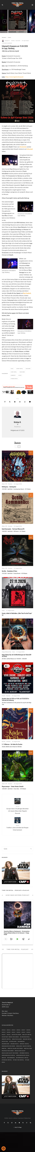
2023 (23, 1032)
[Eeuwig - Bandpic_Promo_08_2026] (17, 592)
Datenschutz (27, 1118)
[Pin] (14, 401)
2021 (14, 1032)
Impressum (21, 1118)
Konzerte (18, 40)
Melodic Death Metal (24, 1046)
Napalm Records (8, 1050)
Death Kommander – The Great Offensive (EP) (13, 529)
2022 (18, 1032)
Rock (4, 1057)
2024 (28, 1032)
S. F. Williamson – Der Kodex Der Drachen (12, 744)
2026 (12, 368)
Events (13, 40)
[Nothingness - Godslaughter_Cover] (17, 466)
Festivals (8, 695)
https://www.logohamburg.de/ (14, 77)
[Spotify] (19, 1123)
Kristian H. (7, 40)
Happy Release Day (6, 652)
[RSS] (23, 1123)
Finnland (13, 1041)
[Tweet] (9, 401)
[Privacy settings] (3, 1148)
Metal (5, 1048)
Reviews (10, 484)
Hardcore (6, 1043)
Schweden (11, 1057)
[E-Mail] (20, 401)
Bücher (4, 741)
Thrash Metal (14, 378)
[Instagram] (12, 1123)
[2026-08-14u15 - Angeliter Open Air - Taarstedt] (17, 677)
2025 (4, 1034)
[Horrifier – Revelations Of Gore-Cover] (17, 550)
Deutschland (17, 1039)
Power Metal (24, 1053)
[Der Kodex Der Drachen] (17, 723)
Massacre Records (9, 1046)
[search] (31, 849)
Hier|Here (16, 1013)
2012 (4, 1029)
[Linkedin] (15, 1123)
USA (4, 1062)
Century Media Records (11, 1036)
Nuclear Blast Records (10, 1053)
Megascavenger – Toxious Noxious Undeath (12, 786)
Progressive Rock (23, 1055)
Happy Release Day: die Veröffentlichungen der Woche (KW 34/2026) (16, 655)
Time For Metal (19, 1059)
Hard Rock (15, 1043)
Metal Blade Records (15, 1048)
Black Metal (27, 1034)
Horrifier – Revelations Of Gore (9, 571)
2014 (9, 1029)
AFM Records (17, 1034)
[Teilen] (4, 401)
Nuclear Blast (20, 1050)
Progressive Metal (9, 1055)
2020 (9, 1032)
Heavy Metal (25, 1043)
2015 (14, 1029)
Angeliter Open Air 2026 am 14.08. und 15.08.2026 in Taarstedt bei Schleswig (15, 699)
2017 (23, 1029)
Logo (20, 375)
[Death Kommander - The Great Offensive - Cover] (17, 508)
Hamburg (13, 375)
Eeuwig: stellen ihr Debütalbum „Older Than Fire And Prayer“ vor (17, 614)
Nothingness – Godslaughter (9, 486)
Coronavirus (25, 1036)
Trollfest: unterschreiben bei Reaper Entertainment (17, 828)
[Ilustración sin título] (17, 765)
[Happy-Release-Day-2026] (17, 634)
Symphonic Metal (22, 1057)
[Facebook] (4, 1123)
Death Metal (20, 368)
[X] (8, 1123)
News (3, 610)
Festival (5, 1041)
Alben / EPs (4, 484)
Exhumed (28, 368)
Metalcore (28, 1048)
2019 (4, 1032)
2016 (18, 1029)
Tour (27, 1059)
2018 (28, 1029)
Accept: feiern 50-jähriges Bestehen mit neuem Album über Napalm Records (17, 810)
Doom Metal (28, 1039)
